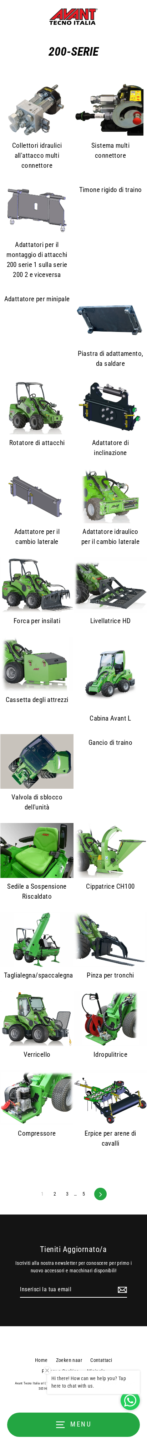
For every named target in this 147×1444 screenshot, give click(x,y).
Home (41, 1360)
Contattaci (101, 1360)
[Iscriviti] (121, 1290)
